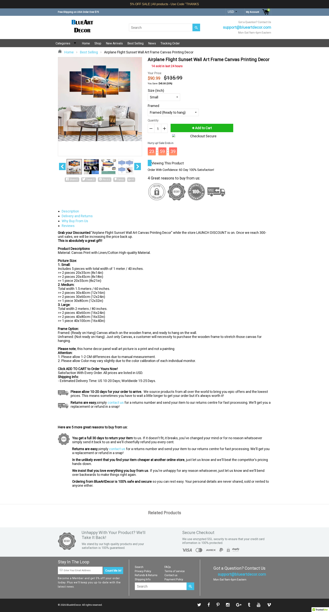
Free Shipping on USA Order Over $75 (78, 11)
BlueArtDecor (73, 604)
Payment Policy (173, 579)
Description (70, 211)
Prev (62, 166)
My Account (252, 11)
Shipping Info (143, 579)
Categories (63, 43)
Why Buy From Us (75, 221)
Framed (153, 106)
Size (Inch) (156, 90)
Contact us (170, 575)
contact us (116, 402)
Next (137, 166)
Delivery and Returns (77, 216)
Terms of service (174, 571)
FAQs (167, 567)
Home (86, 43)
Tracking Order (170, 43)
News (152, 43)
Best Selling (135, 43)
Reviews (68, 226)
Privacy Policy (143, 571)
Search (139, 567)
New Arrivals (114, 43)
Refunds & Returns (146, 575)
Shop (97, 43)
